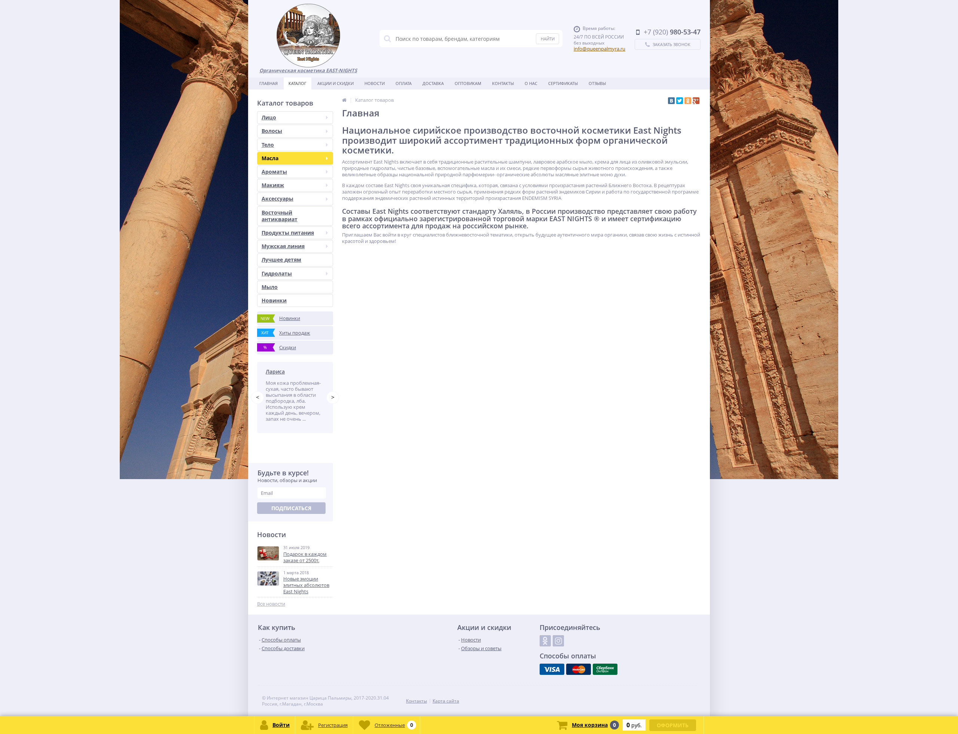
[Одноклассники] (687, 100)
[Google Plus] (696, 100)
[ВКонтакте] (671, 100)
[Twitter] (679, 100)
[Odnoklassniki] (545, 640)
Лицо (269, 117)
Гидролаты (277, 273)
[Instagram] (558, 640)
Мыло (270, 286)
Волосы (272, 130)
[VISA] (552, 669)
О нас (531, 83)
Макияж (273, 185)
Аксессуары (277, 198)
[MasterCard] (578, 669)
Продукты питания (288, 232)
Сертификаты (563, 83)
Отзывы (597, 83)
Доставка (433, 83)
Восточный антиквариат (280, 216)
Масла (270, 158)
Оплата (404, 83)
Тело (268, 144)
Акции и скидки (335, 83)
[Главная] (344, 100)
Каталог (297, 83)
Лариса (275, 371)
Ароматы (274, 171)
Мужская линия (283, 246)
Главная (268, 83)
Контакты (503, 83)
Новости (374, 83)
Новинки (274, 300)
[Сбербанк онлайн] (605, 669)
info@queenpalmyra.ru (599, 48)
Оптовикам (468, 83)
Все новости (271, 604)
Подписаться (291, 508)
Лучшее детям (281, 259)
